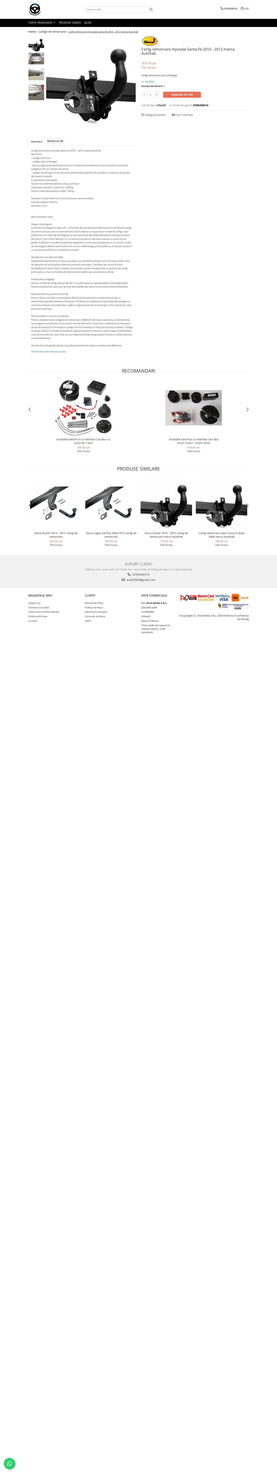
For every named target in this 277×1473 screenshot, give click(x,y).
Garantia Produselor (96, 611)
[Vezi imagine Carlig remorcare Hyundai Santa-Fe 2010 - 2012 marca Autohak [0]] (36, 44)
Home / (33, 31)
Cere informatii (184, 115)
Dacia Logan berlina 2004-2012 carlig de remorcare (111, 534)
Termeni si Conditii (38, 607)
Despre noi (34, 603)
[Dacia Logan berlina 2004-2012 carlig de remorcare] (111, 504)
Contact (32, 621)
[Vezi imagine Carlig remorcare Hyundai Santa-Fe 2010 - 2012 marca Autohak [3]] (36, 92)
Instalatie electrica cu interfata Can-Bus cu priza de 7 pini (83, 441)
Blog (87, 22)
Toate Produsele (40, 22)
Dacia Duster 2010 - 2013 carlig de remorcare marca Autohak (166, 534)
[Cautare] (151, 9)
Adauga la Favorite (155, 115)
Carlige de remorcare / (53, 31)
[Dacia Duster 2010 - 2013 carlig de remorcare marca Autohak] (166, 503)
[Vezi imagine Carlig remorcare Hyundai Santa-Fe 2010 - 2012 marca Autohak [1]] (36, 58)
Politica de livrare (37, 616)
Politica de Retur (94, 607)
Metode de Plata (94, 603)
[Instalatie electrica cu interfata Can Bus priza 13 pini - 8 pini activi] (193, 407)
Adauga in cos (182, 94)
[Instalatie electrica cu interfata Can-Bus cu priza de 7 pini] (83, 408)
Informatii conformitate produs (48, 351)
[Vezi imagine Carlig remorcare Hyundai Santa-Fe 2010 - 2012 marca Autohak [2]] (36, 74)
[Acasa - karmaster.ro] (47, 9)
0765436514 (140, 574)
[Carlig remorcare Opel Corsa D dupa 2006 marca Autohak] (221, 503)
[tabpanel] (91, 81)
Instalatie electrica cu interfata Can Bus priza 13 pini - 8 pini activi (194, 441)
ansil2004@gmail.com (140, 580)
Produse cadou (70, 22)
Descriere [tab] (36, 141)
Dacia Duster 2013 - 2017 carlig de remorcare (55, 534)
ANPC (88, 621)
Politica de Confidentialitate (43, 611)
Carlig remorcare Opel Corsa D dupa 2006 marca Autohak (222, 534)
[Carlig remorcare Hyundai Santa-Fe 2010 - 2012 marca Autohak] (91, 81)
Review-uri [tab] (55, 141)
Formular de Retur (95, 616)
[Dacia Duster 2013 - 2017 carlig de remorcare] (56, 504)
